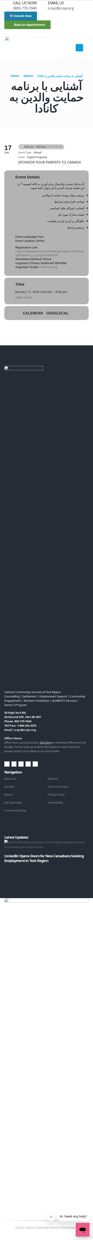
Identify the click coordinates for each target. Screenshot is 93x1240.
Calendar (33, 313)
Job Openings (13, 802)
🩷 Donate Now (21, 16)
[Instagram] (38, 34)
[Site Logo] (31, 48)
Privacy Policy (56, 794)
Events (8, 794)
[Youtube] (31, 34)
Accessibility (55, 802)
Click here (45, 742)
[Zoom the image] (23, 368)
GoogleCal (57, 313)
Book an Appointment (29, 25)
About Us (10, 779)
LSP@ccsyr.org (48, 267)
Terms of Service (58, 786)
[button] (7, 34)
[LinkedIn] (45, 34)
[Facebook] (17, 34)
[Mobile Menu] (79, 47)
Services (9, 786)
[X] (24, 34)
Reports (53, 779)
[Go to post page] (5, 865)
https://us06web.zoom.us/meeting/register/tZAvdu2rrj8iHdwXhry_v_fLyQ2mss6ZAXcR (49, 253)
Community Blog (15, 810)
